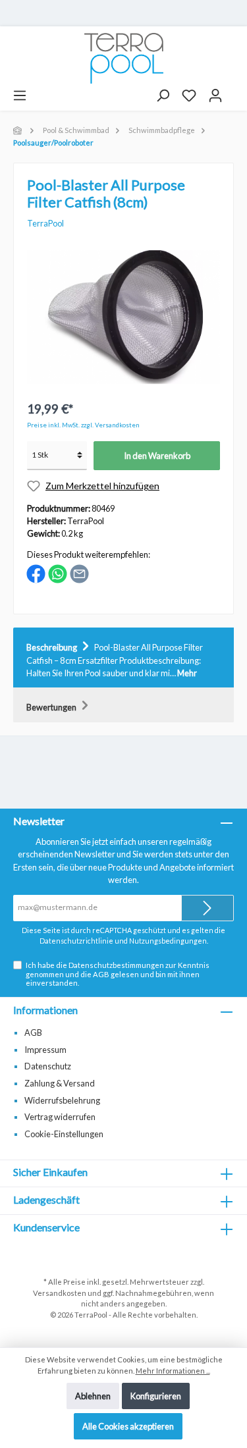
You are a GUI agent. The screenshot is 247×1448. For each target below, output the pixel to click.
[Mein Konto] (215, 95)
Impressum (45, 1049)
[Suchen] (163, 95)
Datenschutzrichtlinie (76, 940)
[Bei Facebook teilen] (35, 573)
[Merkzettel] (189, 95)
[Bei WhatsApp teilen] (57, 573)
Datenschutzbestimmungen (116, 965)
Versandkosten (59, 1293)
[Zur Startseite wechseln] (123, 58)
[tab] (123, 658)
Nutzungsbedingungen (168, 940)
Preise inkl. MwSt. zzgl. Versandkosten (83, 425)
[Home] (18, 130)
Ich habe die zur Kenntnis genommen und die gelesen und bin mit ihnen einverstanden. (117, 974)
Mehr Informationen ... (173, 1370)
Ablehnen (93, 1396)
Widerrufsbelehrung (62, 1100)
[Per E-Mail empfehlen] (79, 573)
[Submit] (207, 908)
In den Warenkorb (157, 455)
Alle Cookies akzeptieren (128, 1426)
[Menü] (20, 95)
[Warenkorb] (234, 91)
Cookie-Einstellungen (63, 1134)
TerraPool (45, 223)
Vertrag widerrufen (60, 1117)
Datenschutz (47, 1066)
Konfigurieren (155, 1396)
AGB (101, 974)
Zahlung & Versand (59, 1083)
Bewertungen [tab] (52, 707)
